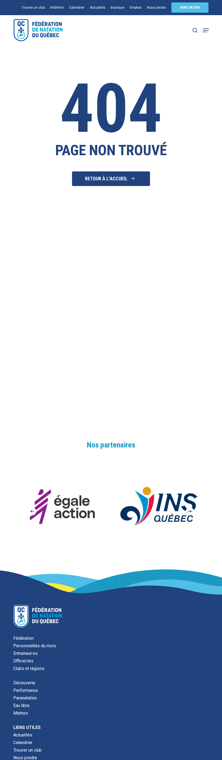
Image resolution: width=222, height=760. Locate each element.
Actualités (22, 735)
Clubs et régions (28, 668)
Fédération (23, 638)
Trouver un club (27, 750)
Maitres (20, 713)
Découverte (24, 682)
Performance (25, 690)
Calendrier (22, 742)
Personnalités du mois (34, 645)
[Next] (190, 511)
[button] (206, 30)
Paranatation (25, 698)
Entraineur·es (25, 653)
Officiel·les (23, 660)
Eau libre (21, 705)
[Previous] (32, 511)
